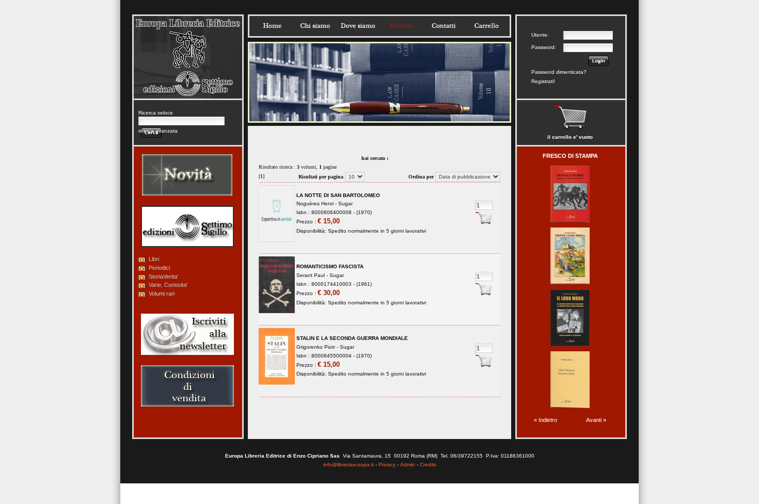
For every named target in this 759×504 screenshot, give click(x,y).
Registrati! (543, 81)
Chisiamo (315, 25)
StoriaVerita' (163, 276)
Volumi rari (162, 293)
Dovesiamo (358, 25)
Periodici (159, 268)
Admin (407, 464)
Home (272, 25)
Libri (154, 259)
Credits (428, 464)
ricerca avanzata (158, 131)
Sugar (345, 203)
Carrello (486, 25)
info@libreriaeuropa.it (348, 464)
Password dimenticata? (559, 72)
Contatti (443, 25)
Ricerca (401, 25)
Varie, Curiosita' (168, 285)
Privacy (387, 464)
